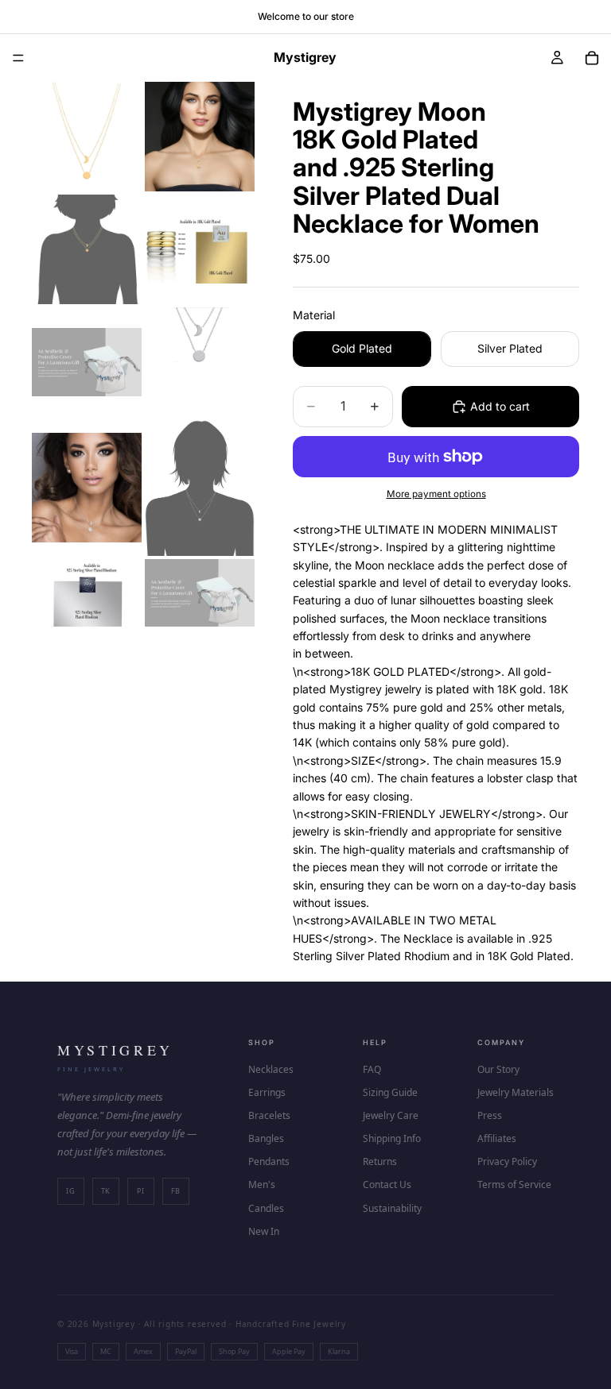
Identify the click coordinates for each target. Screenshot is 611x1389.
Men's (261, 1184)
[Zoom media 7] (87, 488)
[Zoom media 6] (200, 362)
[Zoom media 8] (200, 488)
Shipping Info (392, 1138)
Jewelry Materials (515, 1092)
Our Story (498, 1069)
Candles (266, 1208)
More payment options (436, 494)
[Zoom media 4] (200, 249)
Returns (380, 1161)
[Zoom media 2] (200, 136)
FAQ (372, 1069)
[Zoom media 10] (200, 593)
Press (489, 1115)
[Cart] (591, 58)
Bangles (266, 1138)
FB (176, 1191)
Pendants (269, 1161)
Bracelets (269, 1115)
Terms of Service (514, 1184)
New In (263, 1231)
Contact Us (387, 1184)
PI (140, 1191)
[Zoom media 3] (87, 249)
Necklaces (271, 1069)
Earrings (267, 1092)
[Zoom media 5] (87, 362)
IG (70, 1191)
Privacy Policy (507, 1161)
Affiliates (496, 1138)
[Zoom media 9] (87, 593)
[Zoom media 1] (87, 136)
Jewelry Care (390, 1115)
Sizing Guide (390, 1092)
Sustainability (392, 1208)
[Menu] (18, 58)
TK (106, 1191)
